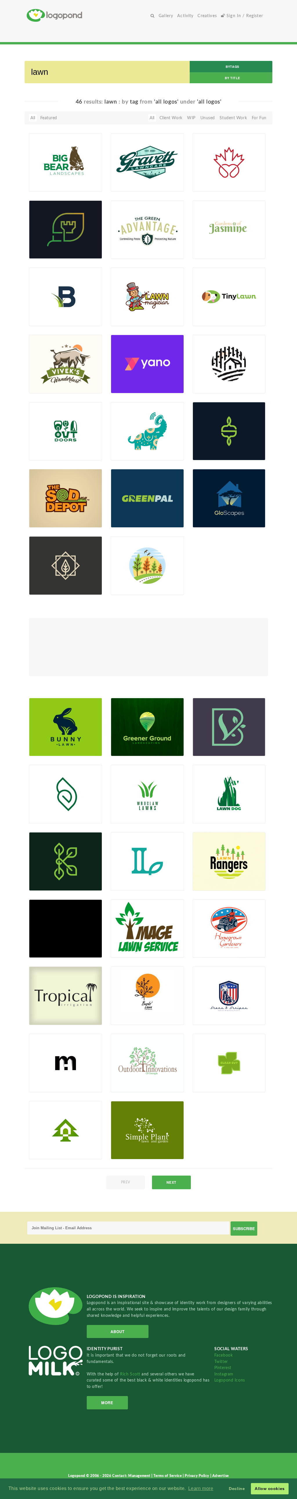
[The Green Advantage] (147, 229)
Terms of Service (168, 1476)
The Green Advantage (134, 245)
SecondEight (132, 386)
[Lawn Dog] (229, 794)
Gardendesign (51, 951)
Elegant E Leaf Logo (51, 810)
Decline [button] (237, 1488)
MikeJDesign (132, 749)
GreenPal (122, 514)
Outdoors (41, 447)
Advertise (220, 1476)
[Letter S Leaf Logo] (229, 430)
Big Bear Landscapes (52, 178)
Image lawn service (133, 944)
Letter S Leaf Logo (218, 447)
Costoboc (47, 1085)
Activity (185, 16)
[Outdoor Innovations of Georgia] (147, 1062)
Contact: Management (131, 1476)
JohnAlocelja (132, 319)
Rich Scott (131, 1374)
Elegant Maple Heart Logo (215, 176)
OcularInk (129, 521)
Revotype (47, 454)
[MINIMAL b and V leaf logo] (229, 726)
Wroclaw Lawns (129, 810)
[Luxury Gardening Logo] (65, 565)
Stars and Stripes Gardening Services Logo (214, 1007)
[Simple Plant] (147, 1130)
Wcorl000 (47, 319)
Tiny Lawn (211, 312)
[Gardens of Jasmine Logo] (229, 229)
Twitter (221, 1361)
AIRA (42, 1153)
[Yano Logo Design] (147, 363)
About (117, 1331)
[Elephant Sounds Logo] (147, 430)
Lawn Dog (205, 810)
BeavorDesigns (134, 1085)
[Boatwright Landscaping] (65, 296)
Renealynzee (131, 252)
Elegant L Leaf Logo (132, 877)
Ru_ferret (210, 319)
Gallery (166, 16)
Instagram (223, 1374)
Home (87, 15)
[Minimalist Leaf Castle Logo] (65, 229)
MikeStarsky (131, 817)
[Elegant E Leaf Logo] (65, 794)
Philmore (46, 1018)
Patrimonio (212, 951)
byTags (232, 66)
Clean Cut (205, 1079)
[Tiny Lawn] (229, 296)
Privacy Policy (197, 1476)
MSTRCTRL (212, 884)
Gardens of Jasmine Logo (215, 243)
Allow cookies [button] (270, 1488)
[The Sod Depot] (65, 498)
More (107, 1402)
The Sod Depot (46, 514)
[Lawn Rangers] (229, 861)
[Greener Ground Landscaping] (147, 726)
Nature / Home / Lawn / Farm (212, 378)
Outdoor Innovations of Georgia (134, 1077)
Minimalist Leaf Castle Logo (53, 243)
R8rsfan (127, 185)
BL (116, 1011)
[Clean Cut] (229, 1062)
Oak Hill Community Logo (134, 579)
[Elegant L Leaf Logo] (147, 861)
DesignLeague (51, 749)
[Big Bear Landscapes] (65, 162)
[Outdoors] (65, 430)
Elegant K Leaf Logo (51, 877)
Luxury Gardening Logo (49, 579)
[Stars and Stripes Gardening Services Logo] (229, 995)
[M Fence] (65, 1062)
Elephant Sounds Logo (135, 445)
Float (87, 182)
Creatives (207, 16)
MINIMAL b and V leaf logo (213, 741)
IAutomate (48, 386)
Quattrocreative (135, 1153)
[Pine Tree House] (65, 1130)
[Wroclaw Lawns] (147, 794)
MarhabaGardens (48, 944)
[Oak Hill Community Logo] (147, 565)
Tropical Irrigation (49, 1011)
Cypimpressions (135, 951)
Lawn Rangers (209, 877)
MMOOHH (212, 185)
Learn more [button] (200, 1488)
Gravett (121, 178)
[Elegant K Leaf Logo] (65, 861)
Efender (209, 1085)
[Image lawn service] (147, 928)
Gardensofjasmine (219, 252)
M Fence (40, 1079)
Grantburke (49, 185)
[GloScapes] (229, 498)
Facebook (223, 1355)
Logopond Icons (229, 1380)
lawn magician (133, 312)
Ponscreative (50, 521)
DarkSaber (130, 1018)
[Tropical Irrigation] (65, 995)
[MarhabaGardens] (65, 928)
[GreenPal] (147, 498)
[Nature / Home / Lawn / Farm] (229, 363)
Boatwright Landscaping (44, 310)
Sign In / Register (244, 16)
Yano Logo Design (136, 380)
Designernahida (134, 454)
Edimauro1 (212, 817)
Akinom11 (211, 521)
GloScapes (206, 514)
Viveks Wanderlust (56, 380)
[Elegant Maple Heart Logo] (229, 162)
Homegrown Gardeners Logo (211, 942)
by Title (232, 78)
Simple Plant (126, 1146)
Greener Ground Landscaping (129, 741)
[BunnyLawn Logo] (65, 726)
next (171, 1182)
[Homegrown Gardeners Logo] (229, 928)
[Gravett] (147, 162)
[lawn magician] (147, 296)
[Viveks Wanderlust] (65, 363)
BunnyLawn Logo (48, 743)
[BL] (147, 995)
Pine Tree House (48, 1146)
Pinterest (222, 1368)
